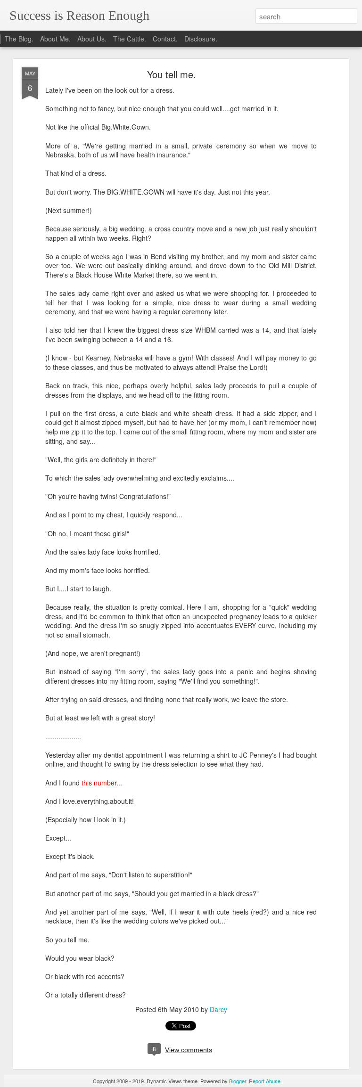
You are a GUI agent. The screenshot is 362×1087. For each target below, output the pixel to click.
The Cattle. (129, 38)
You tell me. (171, 74)
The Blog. (19, 38)
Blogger (237, 1081)
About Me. (55, 38)
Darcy (218, 1009)
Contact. (165, 38)
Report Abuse (264, 1081)
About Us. (92, 38)
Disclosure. (200, 38)
